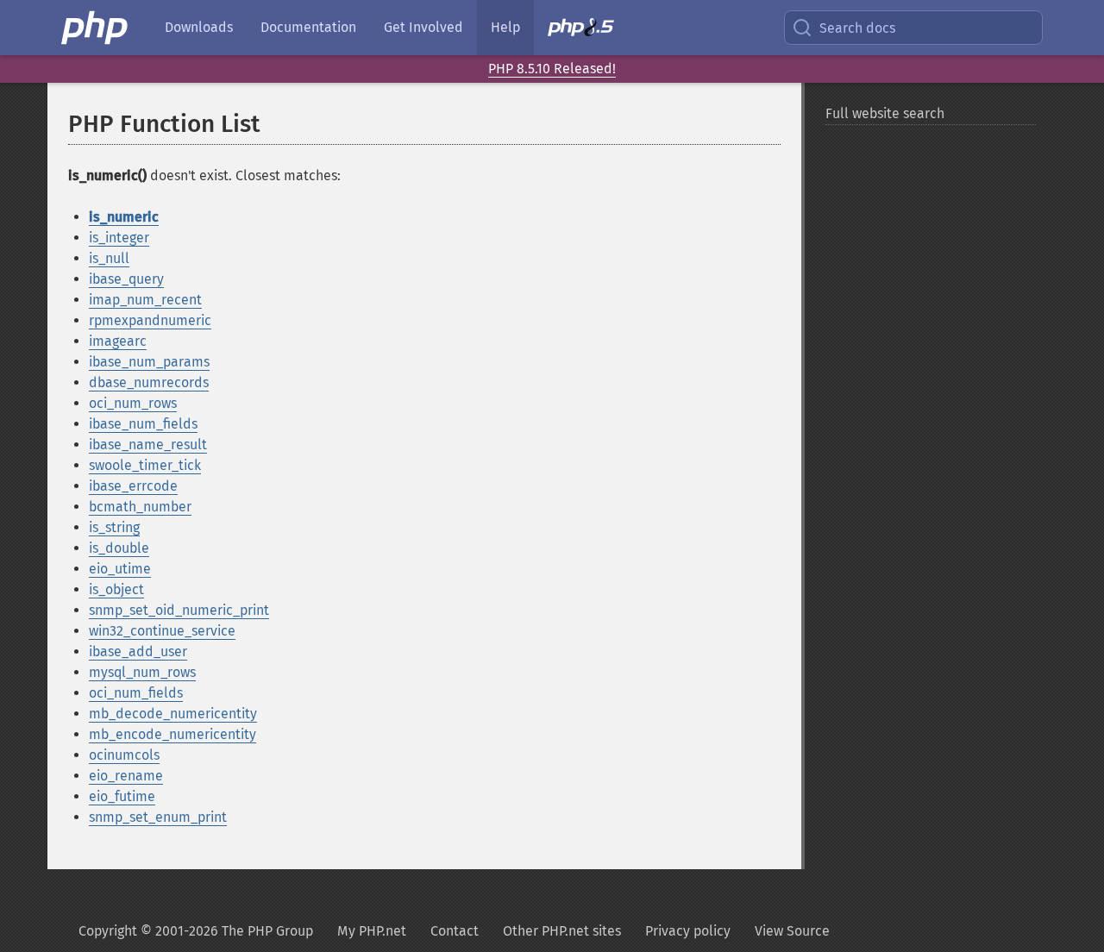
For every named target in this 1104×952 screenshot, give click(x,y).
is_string (114, 527)
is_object (116, 589)
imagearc (118, 341)
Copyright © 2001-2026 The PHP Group (195, 931)
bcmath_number (140, 506)
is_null (109, 258)
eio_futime (122, 796)
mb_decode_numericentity (173, 713)
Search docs (857, 28)
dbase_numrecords (149, 382)
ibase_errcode (133, 486)
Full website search (884, 113)
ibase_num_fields (143, 424)
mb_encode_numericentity (172, 734)
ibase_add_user (138, 651)
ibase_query (126, 279)
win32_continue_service (162, 631)
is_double (119, 548)
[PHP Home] (95, 27)
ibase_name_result (148, 444)
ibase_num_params (149, 362)
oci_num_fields (136, 693)
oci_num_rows (133, 403)
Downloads (199, 27)
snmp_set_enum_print (158, 817)
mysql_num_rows (142, 672)
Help (505, 27)
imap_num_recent (145, 299)
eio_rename (126, 775)
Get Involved (423, 27)
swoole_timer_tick (145, 465)
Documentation (308, 27)
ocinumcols (124, 755)
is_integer (119, 237)
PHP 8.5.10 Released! (552, 68)
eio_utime (120, 569)
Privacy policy (688, 931)
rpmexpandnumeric (150, 320)
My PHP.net (371, 931)
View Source (792, 931)
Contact (454, 931)
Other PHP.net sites (562, 931)
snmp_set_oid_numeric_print (179, 610)
